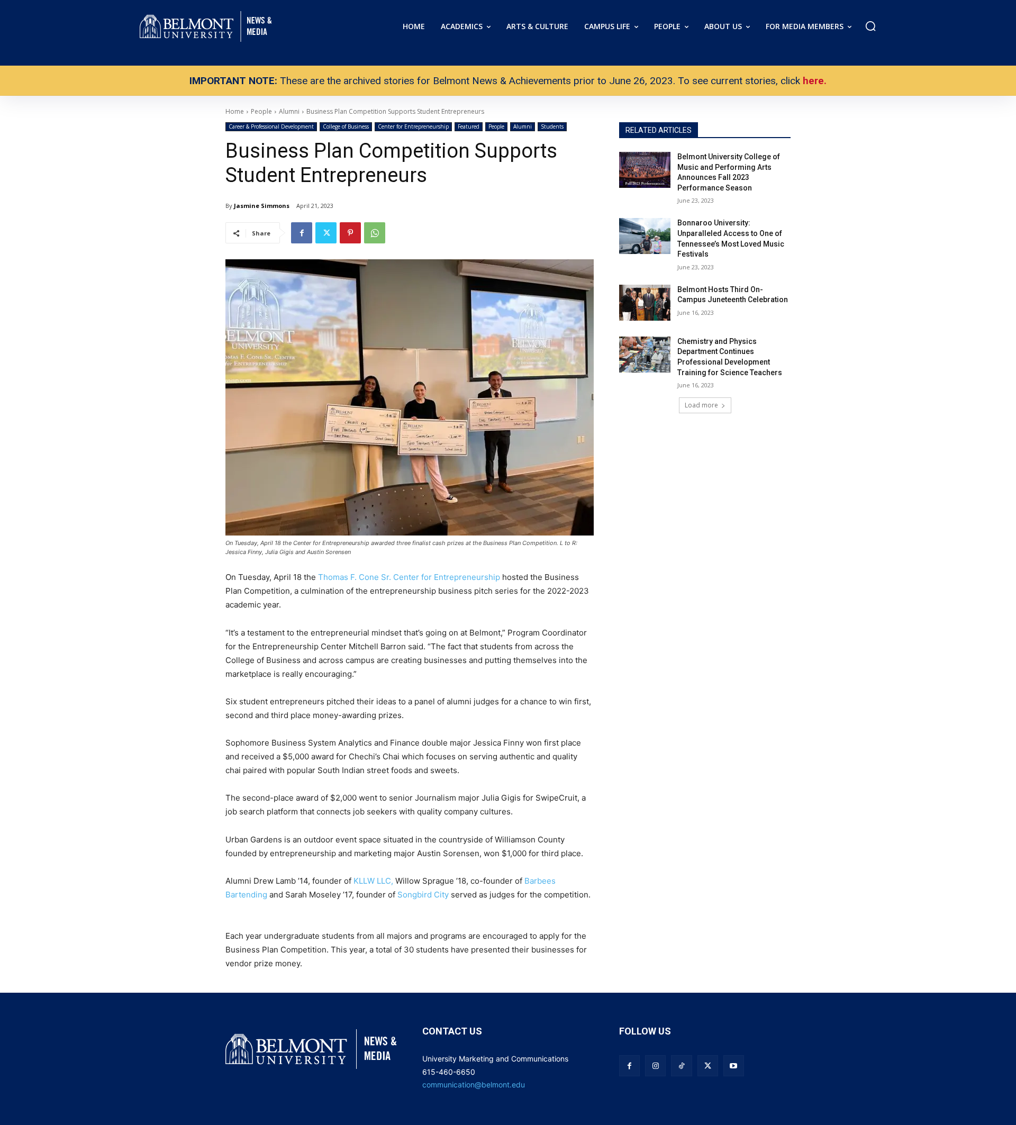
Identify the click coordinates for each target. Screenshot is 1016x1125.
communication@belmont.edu (473, 1084)
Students (552, 126)
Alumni (522, 126)
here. (815, 81)
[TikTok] (681, 1065)
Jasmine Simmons (261, 206)
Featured (468, 126)
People (496, 126)
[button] (870, 26)
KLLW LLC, (373, 881)
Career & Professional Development (271, 126)
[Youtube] (733, 1065)
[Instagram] (655, 1065)
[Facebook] (301, 232)
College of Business (346, 126)
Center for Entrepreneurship (413, 126)
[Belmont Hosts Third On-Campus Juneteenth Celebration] (644, 303)
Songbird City (423, 895)
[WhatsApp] (374, 232)
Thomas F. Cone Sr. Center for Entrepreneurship (409, 577)
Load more (701, 405)
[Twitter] (326, 232)
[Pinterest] (350, 232)
